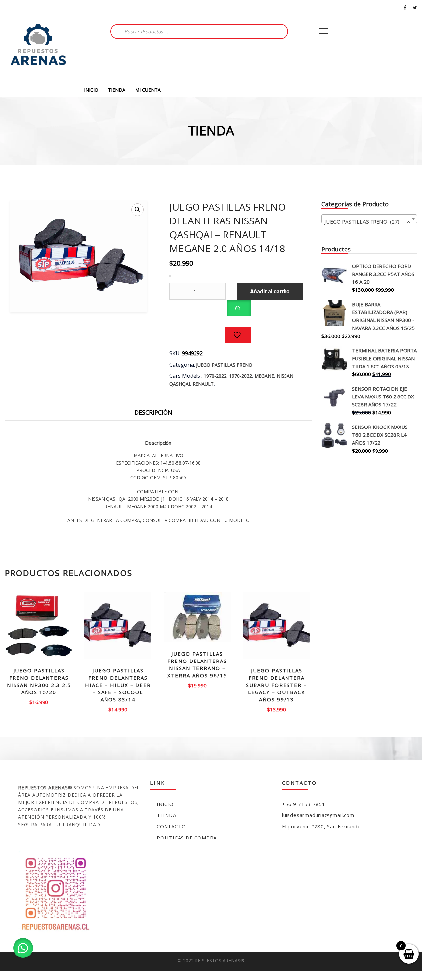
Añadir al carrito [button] (38, 701)
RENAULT (203, 384)
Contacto (171, 826)
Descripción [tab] (153, 412)
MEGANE (264, 376)
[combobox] (369, 218)
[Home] (38, 48)
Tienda (166, 815)
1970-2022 (215, 376)
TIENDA (116, 90)
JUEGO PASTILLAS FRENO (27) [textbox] (367, 221)
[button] (137, 209)
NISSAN (285, 376)
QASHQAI (179, 384)
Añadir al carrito (270, 291)
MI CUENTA (148, 90)
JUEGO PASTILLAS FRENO (224, 365)
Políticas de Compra (187, 837)
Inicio (165, 804)
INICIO (91, 90)
